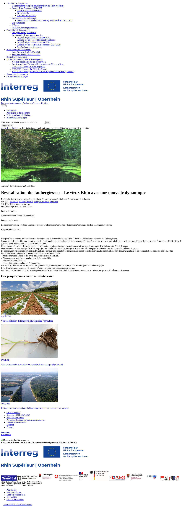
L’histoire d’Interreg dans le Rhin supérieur (25, 59)
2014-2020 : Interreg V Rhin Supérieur (28, 67)
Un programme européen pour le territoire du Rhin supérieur (37, 6)
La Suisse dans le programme (24, 28)
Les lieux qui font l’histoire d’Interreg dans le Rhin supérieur (38, 64)
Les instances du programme (24, 18)
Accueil (4, 128)
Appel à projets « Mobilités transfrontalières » (36, 40)
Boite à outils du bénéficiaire (19, 49)
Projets (15, 128)
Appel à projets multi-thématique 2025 (33, 37)
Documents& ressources (6, 433)
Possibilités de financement (18, 30)
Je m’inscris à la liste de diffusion (17, 504)
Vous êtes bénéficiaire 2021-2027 (26, 54)
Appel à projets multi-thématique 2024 (33, 42)
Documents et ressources (17, 74)
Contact (10, 427)
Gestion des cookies (15, 499)
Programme (11, 110)
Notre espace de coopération (29, 10)
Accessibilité (12, 497)
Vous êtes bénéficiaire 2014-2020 (26, 52)
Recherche (27, 103)
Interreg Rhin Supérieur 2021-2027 (27, 8)
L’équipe (16, 25)
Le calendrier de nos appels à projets (27, 35)
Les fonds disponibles (26, 15)
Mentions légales (14, 492)
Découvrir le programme (17, 3)
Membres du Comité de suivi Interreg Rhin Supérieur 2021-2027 (45, 20)
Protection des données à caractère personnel (26, 420)
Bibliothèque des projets (17, 57)
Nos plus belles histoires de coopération (29, 62)
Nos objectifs (23, 13)
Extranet (10, 425)
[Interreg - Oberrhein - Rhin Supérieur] (44, 101)
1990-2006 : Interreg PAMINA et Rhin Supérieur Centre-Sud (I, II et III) (43, 71)
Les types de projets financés (24, 32)
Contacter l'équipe (40, 103)
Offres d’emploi (13, 412)
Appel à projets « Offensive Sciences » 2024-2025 (38, 45)
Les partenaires (18, 23)
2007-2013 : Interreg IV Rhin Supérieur (29, 69)
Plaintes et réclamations (16, 422)
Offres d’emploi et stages (17, 76)
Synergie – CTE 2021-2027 (18, 415)
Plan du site (11, 490)
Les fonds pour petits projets (29, 47)
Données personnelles (16, 495)
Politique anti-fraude (15, 417)
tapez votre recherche (10, 122)
